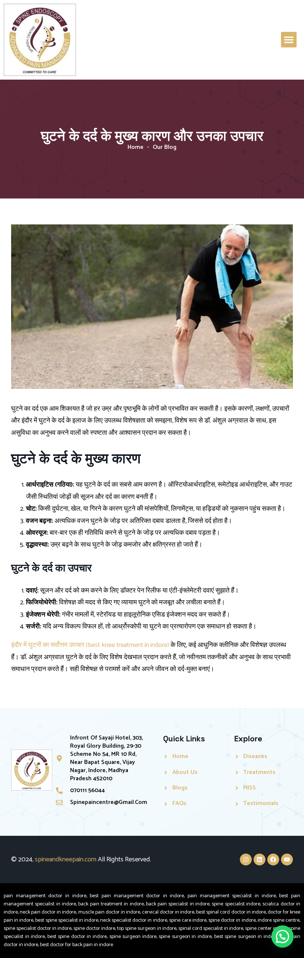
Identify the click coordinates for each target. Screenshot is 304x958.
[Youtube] (287, 859)
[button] (289, 39)
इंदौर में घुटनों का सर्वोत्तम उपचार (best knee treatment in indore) (91, 645)
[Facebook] (273, 859)
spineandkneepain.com (65, 859)
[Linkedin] (259, 859)
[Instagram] (246, 859)
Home (135, 147)
